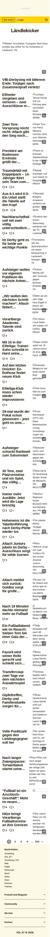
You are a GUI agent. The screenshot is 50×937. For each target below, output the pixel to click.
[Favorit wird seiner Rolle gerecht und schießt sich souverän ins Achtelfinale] (40, 658)
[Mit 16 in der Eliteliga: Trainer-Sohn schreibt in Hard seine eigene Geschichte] (40, 348)
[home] (25, 19)
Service (8, 913)
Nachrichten (11, 849)
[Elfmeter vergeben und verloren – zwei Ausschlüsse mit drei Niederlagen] (40, 106)
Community (10, 904)
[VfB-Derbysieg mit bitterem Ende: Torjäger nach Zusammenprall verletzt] (25, 59)
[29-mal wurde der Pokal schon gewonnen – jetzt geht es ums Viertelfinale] (40, 426)
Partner (8, 922)
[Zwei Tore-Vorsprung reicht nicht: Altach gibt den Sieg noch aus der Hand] (40, 134)
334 (37, 841)
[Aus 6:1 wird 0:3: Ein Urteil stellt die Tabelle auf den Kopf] (40, 202)
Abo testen (8, 20)
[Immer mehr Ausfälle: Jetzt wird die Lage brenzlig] (40, 503)
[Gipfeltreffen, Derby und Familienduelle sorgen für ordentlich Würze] (40, 709)
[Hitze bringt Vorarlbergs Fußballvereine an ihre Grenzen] (40, 823)
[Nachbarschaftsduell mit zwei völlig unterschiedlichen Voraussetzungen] (40, 225)
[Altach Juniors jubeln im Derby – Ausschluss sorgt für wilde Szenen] (40, 558)
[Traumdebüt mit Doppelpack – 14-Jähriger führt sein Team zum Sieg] (40, 177)
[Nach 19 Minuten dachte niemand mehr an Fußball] (40, 612)
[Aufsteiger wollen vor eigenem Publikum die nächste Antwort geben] (40, 279)
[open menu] (46, 20)
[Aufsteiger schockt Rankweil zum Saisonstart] (40, 456)
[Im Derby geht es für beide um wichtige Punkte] (39, 251)
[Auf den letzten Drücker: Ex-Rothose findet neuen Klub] (40, 371)
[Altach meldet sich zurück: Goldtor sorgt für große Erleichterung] (40, 589)
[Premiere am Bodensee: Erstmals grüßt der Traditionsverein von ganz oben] (40, 157)
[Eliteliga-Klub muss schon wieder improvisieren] (40, 393)
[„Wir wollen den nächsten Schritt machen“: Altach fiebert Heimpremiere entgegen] (40, 304)
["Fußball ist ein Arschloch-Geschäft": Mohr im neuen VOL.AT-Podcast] (40, 794)
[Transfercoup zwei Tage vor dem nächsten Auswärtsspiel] (40, 678)
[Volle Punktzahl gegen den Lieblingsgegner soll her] (40, 741)
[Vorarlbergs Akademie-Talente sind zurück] (40, 325)
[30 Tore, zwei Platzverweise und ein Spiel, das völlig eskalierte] (40, 479)
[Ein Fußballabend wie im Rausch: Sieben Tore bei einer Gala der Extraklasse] (40, 635)
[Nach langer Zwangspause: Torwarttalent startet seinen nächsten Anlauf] (38, 771)
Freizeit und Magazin (15, 895)
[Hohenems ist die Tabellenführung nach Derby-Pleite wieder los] (40, 527)
